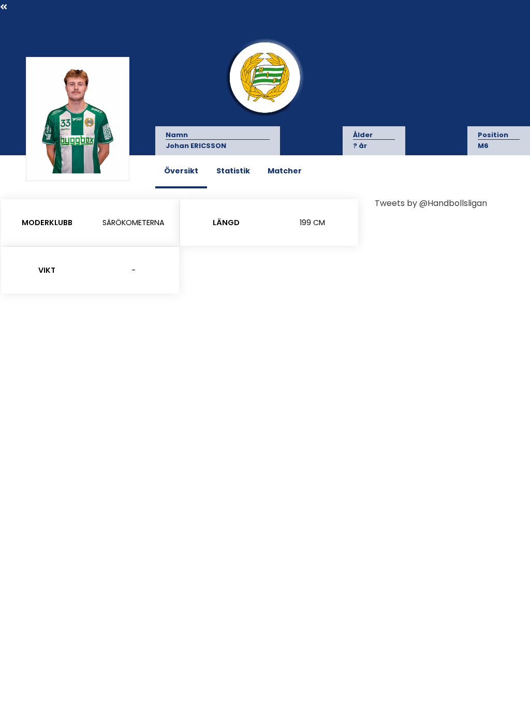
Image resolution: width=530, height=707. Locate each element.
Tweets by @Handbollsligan (431, 203)
